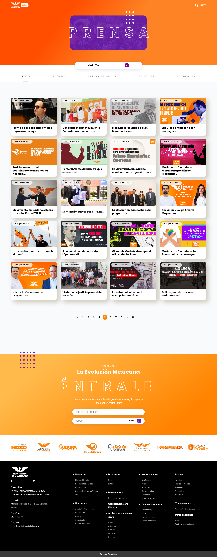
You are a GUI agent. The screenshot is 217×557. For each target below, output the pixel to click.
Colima (24, 5)
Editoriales (186, 76)
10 (133, 317)
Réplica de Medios (102, 76)
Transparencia (183, 503)
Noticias (59, 76)
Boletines (146, 76)
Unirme (131, 421)
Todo (26, 76)
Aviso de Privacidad (108, 554)
